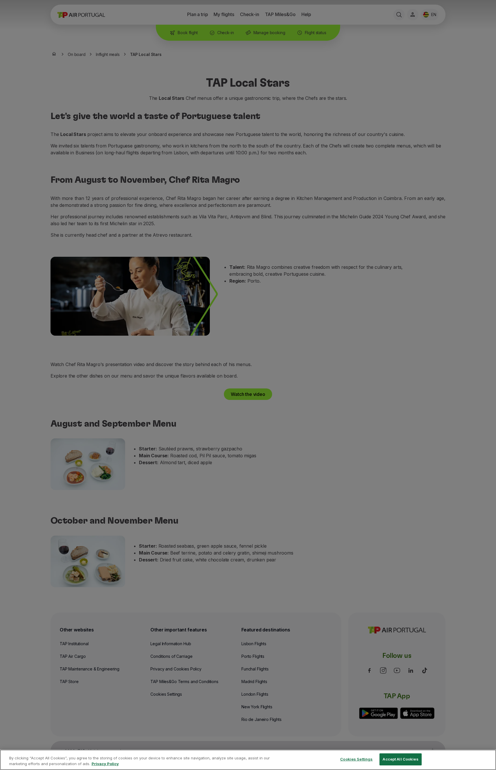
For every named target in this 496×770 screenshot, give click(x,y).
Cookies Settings (356, 759)
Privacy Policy (105, 763)
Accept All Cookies (400, 759)
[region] (248, 760)
